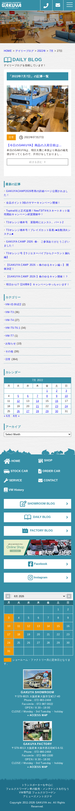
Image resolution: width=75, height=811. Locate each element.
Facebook (40, 563)
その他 (9, 351)
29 (47, 411)
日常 (8, 359)
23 (56, 406)
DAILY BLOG (42, 517)
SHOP (48, 460)
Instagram (40, 577)
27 (27, 411)
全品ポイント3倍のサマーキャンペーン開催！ (33, 202)
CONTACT (51, 480)
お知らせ (10, 343)
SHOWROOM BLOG (41, 503)
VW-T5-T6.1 (12, 327)
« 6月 (7, 416)
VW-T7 (9, 335)
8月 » (16, 416)
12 (18, 401)
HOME (15, 461)
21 (37, 406)
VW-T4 (9, 320)
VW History (16, 489)
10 (66, 396)
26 (18, 411)
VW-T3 (9, 312)
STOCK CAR (19, 471)
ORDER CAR (51, 471)
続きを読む (35, 162)
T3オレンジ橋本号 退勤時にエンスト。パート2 (36, 222)
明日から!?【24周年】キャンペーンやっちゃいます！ (37, 284)
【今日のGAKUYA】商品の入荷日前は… (34, 145)
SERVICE (15, 480)
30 (56, 411)
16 (56, 401)
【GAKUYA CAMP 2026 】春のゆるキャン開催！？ (37, 276)
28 (37, 411)
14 (37, 401)
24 (66, 406)
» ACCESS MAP (37, 715)
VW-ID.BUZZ (13, 304)
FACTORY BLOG (41, 530)
